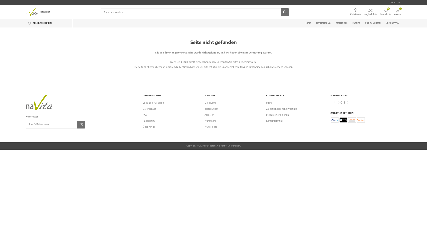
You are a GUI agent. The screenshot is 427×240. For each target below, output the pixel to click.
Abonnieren (81, 124)
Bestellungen (211, 109)
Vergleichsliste (370, 14)
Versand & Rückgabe (153, 103)
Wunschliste (210, 127)
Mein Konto (355, 14)
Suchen (285, 12)
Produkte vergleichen (277, 115)
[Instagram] (346, 102)
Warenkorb (210, 121)
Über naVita (149, 127)
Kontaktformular (274, 121)
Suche (269, 103)
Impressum (149, 121)
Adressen (209, 115)
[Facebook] (333, 102)
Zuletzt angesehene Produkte (281, 109)
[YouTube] (340, 102)
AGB (145, 115)
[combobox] (191, 12)
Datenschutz (149, 109)
